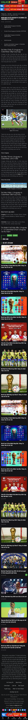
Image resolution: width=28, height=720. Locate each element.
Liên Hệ (14, 685)
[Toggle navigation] (26, 2)
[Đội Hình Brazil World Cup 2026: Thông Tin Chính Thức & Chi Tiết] (14, 357)
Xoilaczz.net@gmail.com (16, 705)
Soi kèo (9, 13)
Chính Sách (7, 685)
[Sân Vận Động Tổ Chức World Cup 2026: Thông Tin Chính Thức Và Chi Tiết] (14, 254)
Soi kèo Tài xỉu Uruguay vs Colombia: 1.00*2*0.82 (15, 31)
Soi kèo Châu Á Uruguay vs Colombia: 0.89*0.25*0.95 (12, 26)
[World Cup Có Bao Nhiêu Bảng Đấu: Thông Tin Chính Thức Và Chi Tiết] (14, 280)
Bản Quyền (21, 685)
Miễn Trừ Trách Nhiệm (18, 688)
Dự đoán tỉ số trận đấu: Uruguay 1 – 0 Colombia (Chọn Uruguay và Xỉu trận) (14, 45)
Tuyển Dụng (7, 688)
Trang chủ (3, 13)
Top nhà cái (14, 2)
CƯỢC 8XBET (20, 2)
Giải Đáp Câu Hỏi (14, 692)
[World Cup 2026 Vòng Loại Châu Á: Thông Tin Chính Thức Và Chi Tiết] (14, 383)
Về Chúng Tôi (9, 682)
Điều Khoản (19, 682)
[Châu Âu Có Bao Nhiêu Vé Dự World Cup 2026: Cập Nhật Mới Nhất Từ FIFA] (14, 332)
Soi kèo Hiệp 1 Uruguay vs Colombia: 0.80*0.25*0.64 (12, 35)
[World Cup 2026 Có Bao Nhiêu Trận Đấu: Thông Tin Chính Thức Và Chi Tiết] (14, 306)
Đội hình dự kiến (7, 40)
